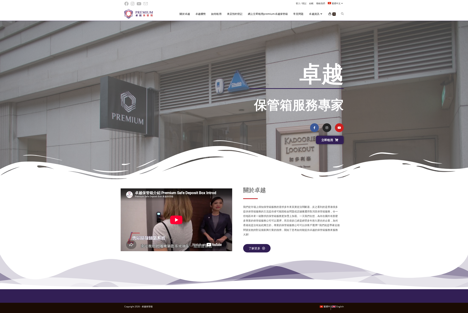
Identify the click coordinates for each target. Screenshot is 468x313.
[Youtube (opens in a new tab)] (138, 4)
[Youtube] (339, 127)
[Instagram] (326, 127)
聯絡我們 (320, 3)
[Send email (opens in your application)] (145, 4)
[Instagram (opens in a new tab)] (132, 4)
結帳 (311, 3)
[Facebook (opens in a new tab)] (127, 4)
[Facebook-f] (314, 127)
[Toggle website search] (342, 14)
